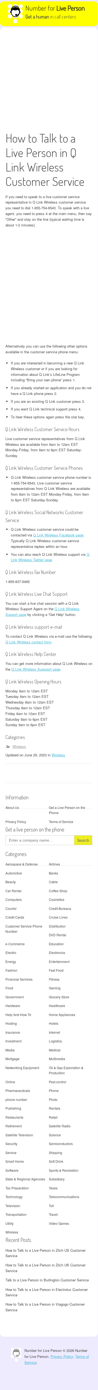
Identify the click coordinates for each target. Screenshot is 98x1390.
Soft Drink (56, 1161)
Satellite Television (19, 1135)
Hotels (53, 1023)
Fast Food (56, 970)
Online (10, 1081)
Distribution (57, 926)
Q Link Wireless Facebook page (58, 535)
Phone (54, 1090)
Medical (55, 1050)
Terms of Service (61, 821)
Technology (14, 1196)
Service (11, 1152)
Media (10, 1050)
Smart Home (14, 1161)
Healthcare (57, 1005)
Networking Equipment (22, 1067)
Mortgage (12, 1058)
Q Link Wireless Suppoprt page (35, 669)
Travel (53, 1214)
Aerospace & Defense (21, 864)
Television (12, 1205)
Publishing (13, 1108)
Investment (13, 1041)
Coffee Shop (58, 890)
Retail (53, 1117)
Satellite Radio (60, 1126)
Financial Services (19, 979)
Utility (9, 1223)
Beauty (10, 881)
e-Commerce (15, 943)
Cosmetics (56, 899)
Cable (53, 881)
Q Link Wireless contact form (28, 642)
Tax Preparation (17, 1188)
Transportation (16, 1214)
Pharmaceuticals (17, 1090)
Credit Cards (14, 917)
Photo (53, 1099)
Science (55, 1135)
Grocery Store (59, 997)
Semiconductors (61, 1143)
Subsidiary (57, 1179)
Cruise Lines (58, 917)
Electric (10, 952)
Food (9, 988)
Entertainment (59, 961)
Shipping (55, 1152)
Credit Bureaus (60, 908)
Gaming (55, 988)
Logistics (55, 1041)
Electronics (57, 952)
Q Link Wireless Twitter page (50, 557)
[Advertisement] (49, 79)
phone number (16, 1099)
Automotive (13, 873)
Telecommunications (64, 1196)
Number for (55, 8)
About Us (12, 807)
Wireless (19, 746)
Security (11, 1143)
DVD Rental (57, 934)
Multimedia (57, 1058)
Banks (53, 873)
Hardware (12, 1005)
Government (14, 997)
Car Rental (13, 890)
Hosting (11, 1023)
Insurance (12, 1032)
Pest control (57, 1081)
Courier (11, 908)
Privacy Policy (15, 821)
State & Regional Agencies (25, 1179)
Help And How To (18, 1014)
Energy (10, 961)
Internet (54, 1032)
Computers (13, 899)
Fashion (11, 970)
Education (56, 943)
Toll (51, 1205)
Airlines (54, 864)
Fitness (54, 979)
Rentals (54, 1108)
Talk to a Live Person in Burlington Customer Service (47, 1279)
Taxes (53, 1188)
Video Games (59, 1223)
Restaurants (14, 1117)
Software (11, 1170)
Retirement (13, 1126)
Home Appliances (62, 1014)
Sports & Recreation (63, 1170)
